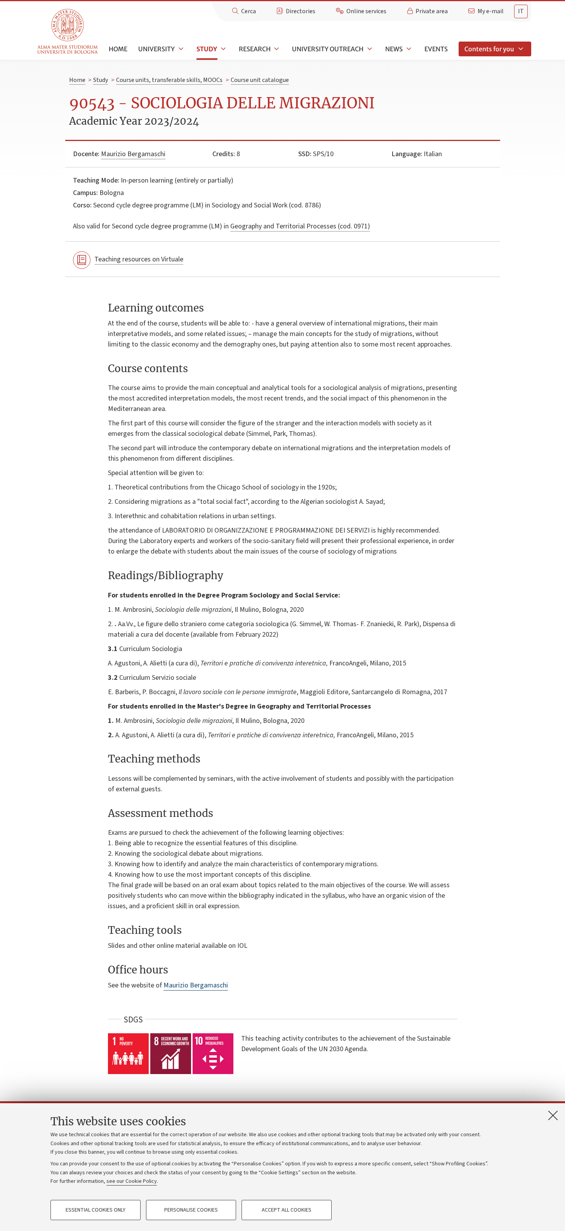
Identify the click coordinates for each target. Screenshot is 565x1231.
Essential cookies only (95, 1210)
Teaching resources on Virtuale (138, 259)
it (521, 11)
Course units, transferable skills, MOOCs (169, 80)
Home (118, 49)
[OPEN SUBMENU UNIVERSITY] (180, 49)
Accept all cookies (286, 1210)
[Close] (553, 1115)
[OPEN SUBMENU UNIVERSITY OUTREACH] (368, 49)
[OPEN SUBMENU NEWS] (408, 49)
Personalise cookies (191, 1210)
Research (255, 49)
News (394, 49)
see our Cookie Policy (131, 1181)
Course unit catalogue (260, 80)
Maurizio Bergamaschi (133, 154)
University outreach (327, 49)
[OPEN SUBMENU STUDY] (222, 49)
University (156, 49)
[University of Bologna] (68, 31)
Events (436, 49)
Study (206, 49)
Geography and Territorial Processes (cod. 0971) (300, 226)
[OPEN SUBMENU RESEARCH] (276, 49)
